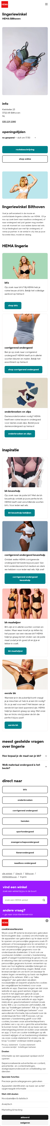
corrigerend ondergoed (25, 810)
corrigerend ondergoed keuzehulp (25, 579)
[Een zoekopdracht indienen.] (44, 900)
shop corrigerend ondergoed (23, 369)
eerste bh (13, 725)
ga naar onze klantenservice (18, 914)
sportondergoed (25, 831)
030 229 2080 (9, 121)
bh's (25, 789)
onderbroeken (25, 800)
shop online (25, 159)
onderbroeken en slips (19, 433)
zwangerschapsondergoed (25, 842)
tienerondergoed (25, 852)
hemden (25, 821)
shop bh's (13, 305)
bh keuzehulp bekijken (19, 512)
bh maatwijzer (15, 651)
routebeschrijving (25, 149)
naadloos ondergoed (25, 863)
